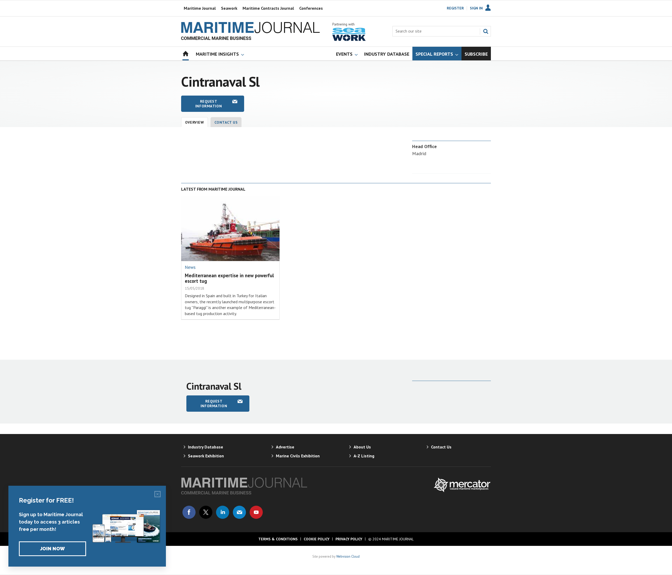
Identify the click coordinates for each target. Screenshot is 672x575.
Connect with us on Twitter (206, 512)
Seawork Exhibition (206, 455)
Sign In (476, 8)
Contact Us (226, 122)
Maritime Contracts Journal (268, 8)
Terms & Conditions (278, 539)
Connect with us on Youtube (256, 512)
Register (455, 8)
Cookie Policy (316, 539)
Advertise (285, 446)
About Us (362, 446)
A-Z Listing (364, 455)
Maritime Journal (200, 8)
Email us (239, 512)
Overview (194, 122)
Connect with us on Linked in (222, 512)
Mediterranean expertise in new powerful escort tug (229, 278)
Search (485, 31)
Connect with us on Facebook (189, 512)
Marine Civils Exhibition (298, 455)
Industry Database (205, 446)
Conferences (311, 8)
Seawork (229, 8)
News (190, 267)
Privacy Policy (348, 539)
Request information (208, 103)
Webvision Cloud (348, 556)
